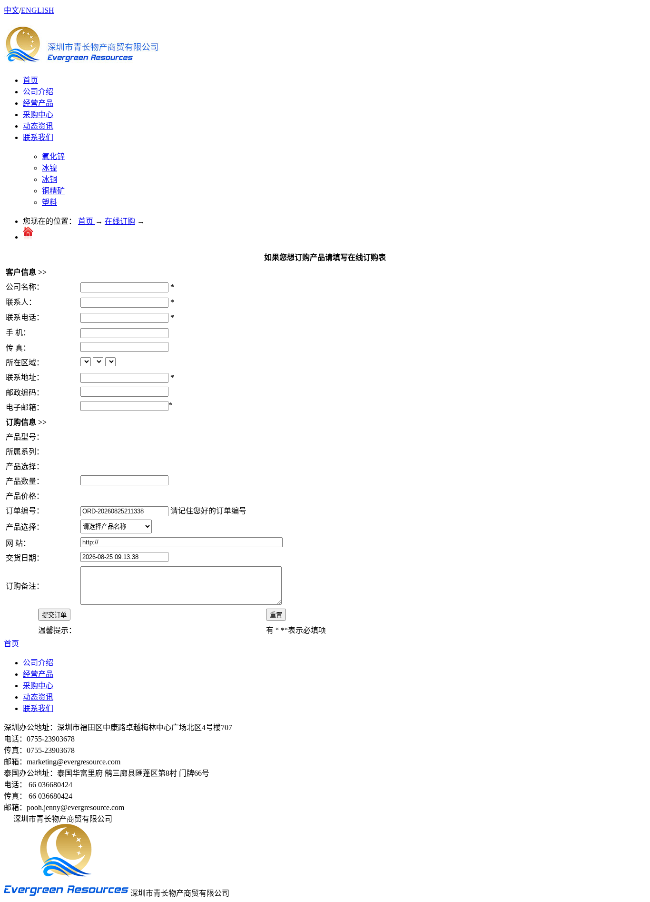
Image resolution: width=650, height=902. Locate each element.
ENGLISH (37, 10)
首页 (30, 80)
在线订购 (120, 221)
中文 (11, 10)
